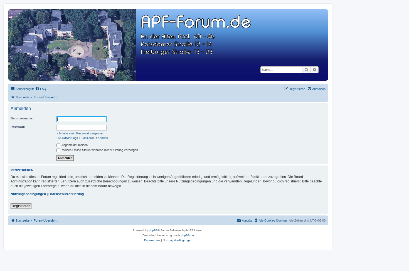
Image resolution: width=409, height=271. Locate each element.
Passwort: (18, 127)
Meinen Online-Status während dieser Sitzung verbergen (99, 150)
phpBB (153, 230)
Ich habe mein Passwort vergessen (80, 133)
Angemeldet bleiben (74, 145)
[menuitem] (40, 89)
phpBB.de (187, 235)
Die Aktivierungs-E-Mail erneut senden (82, 138)
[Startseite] (168, 45)
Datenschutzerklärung (66, 194)
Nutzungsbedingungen (28, 194)
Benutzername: (22, 118)
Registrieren (21, 206)
